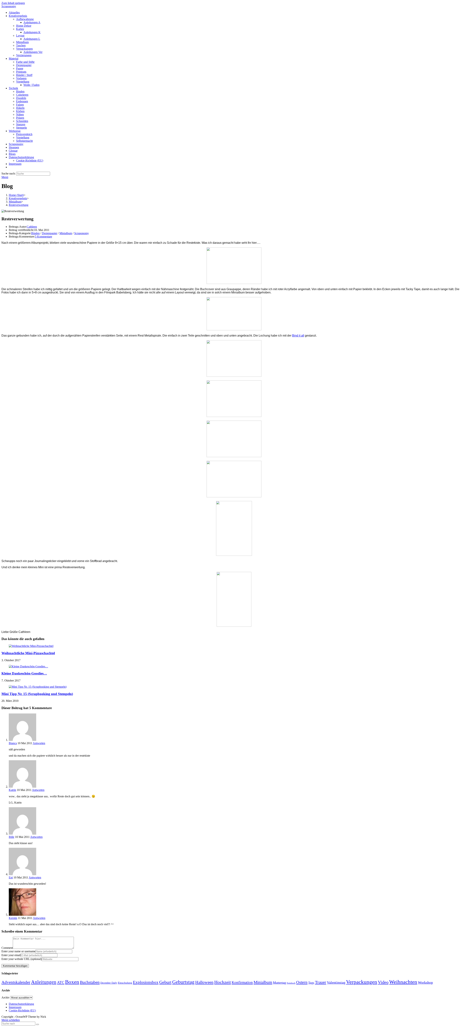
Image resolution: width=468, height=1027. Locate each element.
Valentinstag (336, 982)
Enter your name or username (18, 951)
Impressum (15, 1007)
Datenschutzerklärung (21, 1003)
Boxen (72, 982)
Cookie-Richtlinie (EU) (22, 1010)
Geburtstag (183, 982)
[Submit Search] (37, 1024)
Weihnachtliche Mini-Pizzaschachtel (28, 653)
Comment (7, 947)
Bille (11, 836)
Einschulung (125, 982)
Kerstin (13, 918)
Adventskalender (15, 982)
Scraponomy (8, 6)
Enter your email (11, 955)
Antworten (39, 743)
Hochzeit (222, 982)
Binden (35, 233)
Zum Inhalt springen (13, 3)
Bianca (13, 743)
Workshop (425, 982)
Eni (11, 877)
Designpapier (49, 233)
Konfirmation (242, 982)
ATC (60, 982)
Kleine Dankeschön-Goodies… (24, 673)
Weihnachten (403, 982)
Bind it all (298, 335)
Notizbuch (291, 983)
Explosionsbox (145, 982)
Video (383, 982)
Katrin (12, 789)
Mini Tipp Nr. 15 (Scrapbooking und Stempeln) (37, 694)
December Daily (108, 983)
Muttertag (279, 982)
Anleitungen (43, 982)
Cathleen (32, 226)
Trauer (320, 982)
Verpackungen (361, 982)
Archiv (5, 997)
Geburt (165, 982)
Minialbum (65, 233)
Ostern (301, 982)
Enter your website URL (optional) (21, 958)
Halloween (204, 982)
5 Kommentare (43, 236)
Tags (311, 982)
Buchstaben (90, 982)
